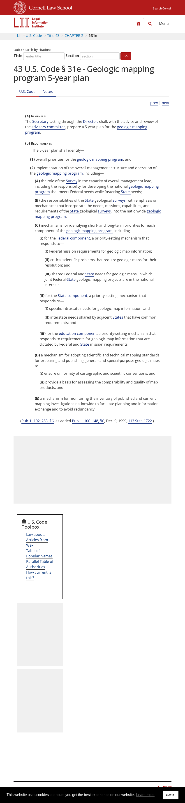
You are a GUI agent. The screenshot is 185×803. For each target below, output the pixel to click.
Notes (48, 91)
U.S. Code (34, 35)
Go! (125, 56)
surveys (119, 200)
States (118, 317)
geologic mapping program (100, 159)
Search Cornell (162, 8)
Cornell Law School (49, 7)
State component (72, 295)
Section (72, 55)
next (165, 102)
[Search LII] (150, 23)
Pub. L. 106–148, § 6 (88, 420)
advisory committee (48, 126)
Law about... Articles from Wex (37, 540)
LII (19, 35)
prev (154, 102)
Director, (90, 121)
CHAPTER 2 (74, 35)
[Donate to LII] (138, 23)
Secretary (40, 121)
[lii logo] (31, 22)
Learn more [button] (145, 795)
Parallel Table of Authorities (39, 564)
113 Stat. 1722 (140, 420)
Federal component (73, 238)
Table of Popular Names (39, 553)
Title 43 (53, 35)
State (125, 191)
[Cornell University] (20, 7)
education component (78, 333)
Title (18, 55)
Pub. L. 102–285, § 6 (37, 420)
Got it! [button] (171, 795)
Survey (71, 180)
